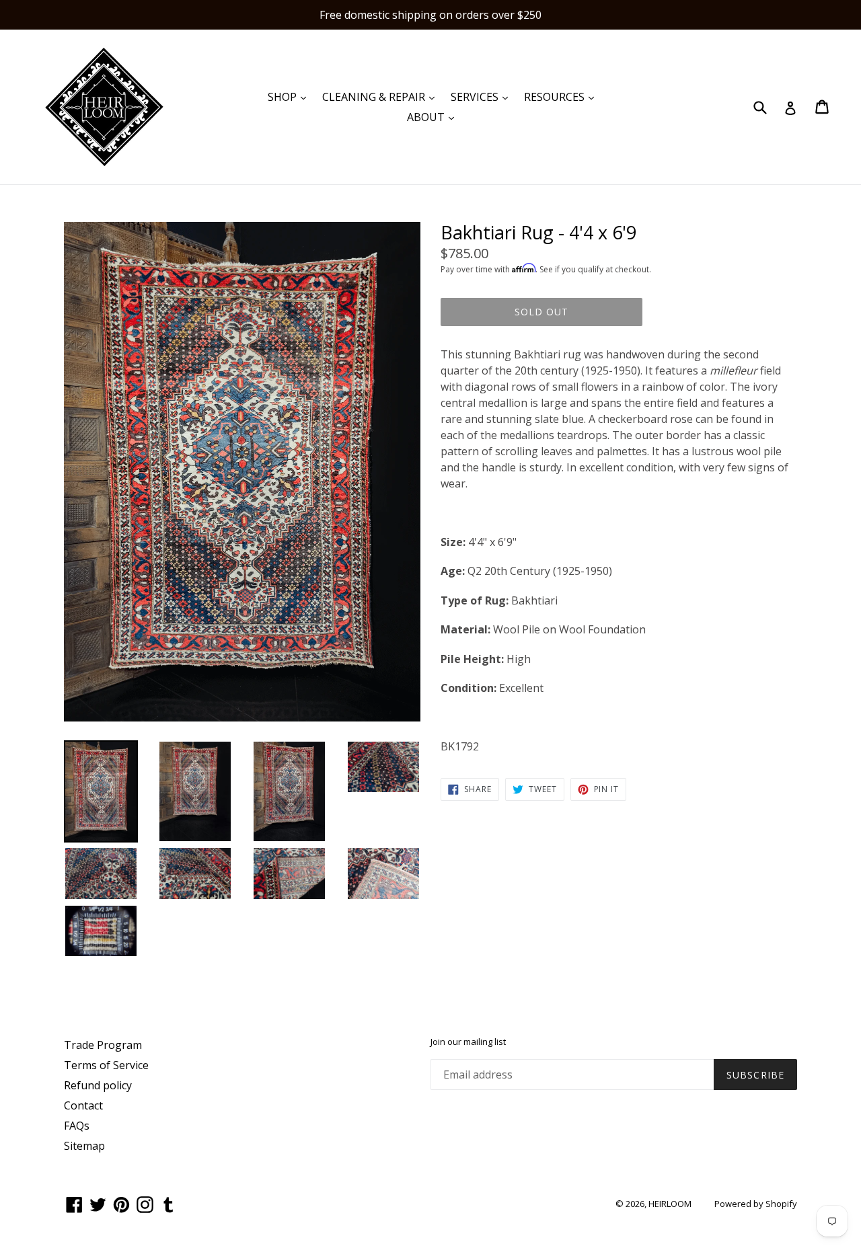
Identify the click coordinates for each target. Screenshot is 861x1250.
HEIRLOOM (669, 1204)
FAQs (76, 1125)
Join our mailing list (468, 1042)
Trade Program (103, 1045)
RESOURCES (562, 96)
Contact (83, 1105)
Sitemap (84, 1145)
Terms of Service (106, 1065)
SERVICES (483, 96)
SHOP (290, 96)
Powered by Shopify (755, 1204)
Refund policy (98, 1085)
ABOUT (434, 116)
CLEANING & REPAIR (381, 96)
